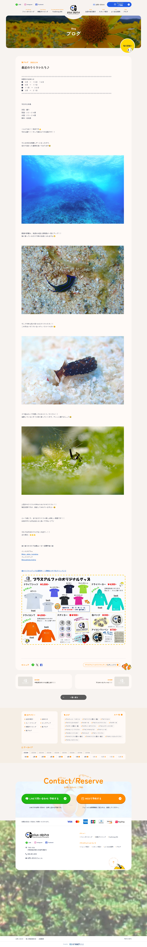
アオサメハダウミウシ (89, 726)
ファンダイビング (86, 837)
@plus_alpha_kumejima (30, 554)
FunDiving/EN (113, 837)
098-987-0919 (32, 854)
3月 (43, 757)
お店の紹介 (29, 719)
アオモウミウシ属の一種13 (94, 736)
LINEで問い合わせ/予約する (44, 798)
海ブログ (25, 62)
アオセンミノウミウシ (73, 730)
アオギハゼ (85, 723)
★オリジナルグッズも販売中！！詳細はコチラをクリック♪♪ (44, 570)
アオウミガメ (106, 719)
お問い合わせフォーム (35, 858)
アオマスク (85, 733)
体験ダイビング (31, 727)
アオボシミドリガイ (72, 733)
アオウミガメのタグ (72, 723)
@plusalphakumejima (29, 559)
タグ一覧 (117, 715)
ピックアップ (46, 723)
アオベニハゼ (102, 730)
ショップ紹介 (84, 847)
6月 (68, 757)
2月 (34, 757)
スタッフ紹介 (96, 847)
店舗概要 (41, 939)
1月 (25, 757)
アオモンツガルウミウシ (114, 736)
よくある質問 (108, 847)
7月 (77, 757)
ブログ (118, 847)
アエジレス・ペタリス (73, 719)
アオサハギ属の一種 (72, 726)
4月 (51, 757)
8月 (85, 757)
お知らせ (45, 719)
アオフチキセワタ (88, 730)
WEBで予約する (93, 798)
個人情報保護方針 (31, 939)
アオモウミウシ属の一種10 (74, 736)
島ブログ (45, 727)
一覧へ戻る (74, 697)
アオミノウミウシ (98, 733)
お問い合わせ (100, 5)
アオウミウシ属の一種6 (90, 719)
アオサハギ (113, 723)
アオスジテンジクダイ (106, 726)
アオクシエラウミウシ (99, 723)
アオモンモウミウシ (72, 740)
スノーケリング (31, 723)
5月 (60, 757)
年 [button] (26, 752)
